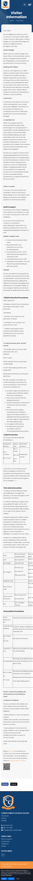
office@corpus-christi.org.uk (12, 830)
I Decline (11, 878)
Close (17, 878)
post (14, 784)
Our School (19, 21)
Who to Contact (6, 839)
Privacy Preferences (6, 875)
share (5, 784)
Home (12, 21)
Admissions (5, 844)
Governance (5, 841)
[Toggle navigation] (30, 5)
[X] (2, 855)
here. (15, 481)
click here (11, 751)
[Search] (25, 5)
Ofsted (3, 846)
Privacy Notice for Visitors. (17, 761)
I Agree (4, 878)
